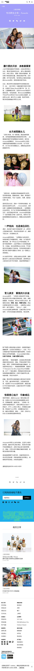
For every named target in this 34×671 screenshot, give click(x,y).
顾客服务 (19, 631)
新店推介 (19, 605)
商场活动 (3, 619)
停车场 (19, 633)
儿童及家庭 (6, 554)
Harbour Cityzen (21, 625)
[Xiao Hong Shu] (7, 644)
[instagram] (9, 502)
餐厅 (18, 611)
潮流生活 (3, 611)
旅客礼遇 (3, 631)
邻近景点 (3, 633)
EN (32, 2)
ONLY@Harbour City (23, 622)
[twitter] (6, 502)
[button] (27, 2)
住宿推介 (3, 636)
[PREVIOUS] (5, 326)
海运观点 (19, 636)
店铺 (18, 608)
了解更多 (21, 668)
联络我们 (19, 647)
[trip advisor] (18, 502)
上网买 (19, 613)
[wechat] (15, 502)
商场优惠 (3, 622)
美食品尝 (3, 608)
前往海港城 (20, 645)
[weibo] (12, 502)
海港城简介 (20, 642)
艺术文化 (3, 613)
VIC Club (19, 619)
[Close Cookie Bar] (32, 667)
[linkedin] (4, 644)
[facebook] (3, 502)
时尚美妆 (3, 605)
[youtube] (7, 642)
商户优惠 (3, 625)
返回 (3, 6)
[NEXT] (28, 326)
